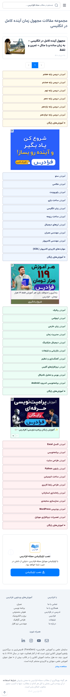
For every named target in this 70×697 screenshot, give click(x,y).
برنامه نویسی (19, 608)
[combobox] (29, 5)
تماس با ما (52, 604)
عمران (19, 604)
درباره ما (52, 624)
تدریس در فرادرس (52, 612)
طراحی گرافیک (19, 620)
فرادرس (52, 616)
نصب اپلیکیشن (33, 572)
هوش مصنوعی (19, 612)
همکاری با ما (52, 608)
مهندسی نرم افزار (19, 624)
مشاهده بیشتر (61, 666)
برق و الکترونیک (19, 616)
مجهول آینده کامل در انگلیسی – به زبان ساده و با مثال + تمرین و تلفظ (46, 45)
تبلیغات (52, 620)
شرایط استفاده (9, 680)
